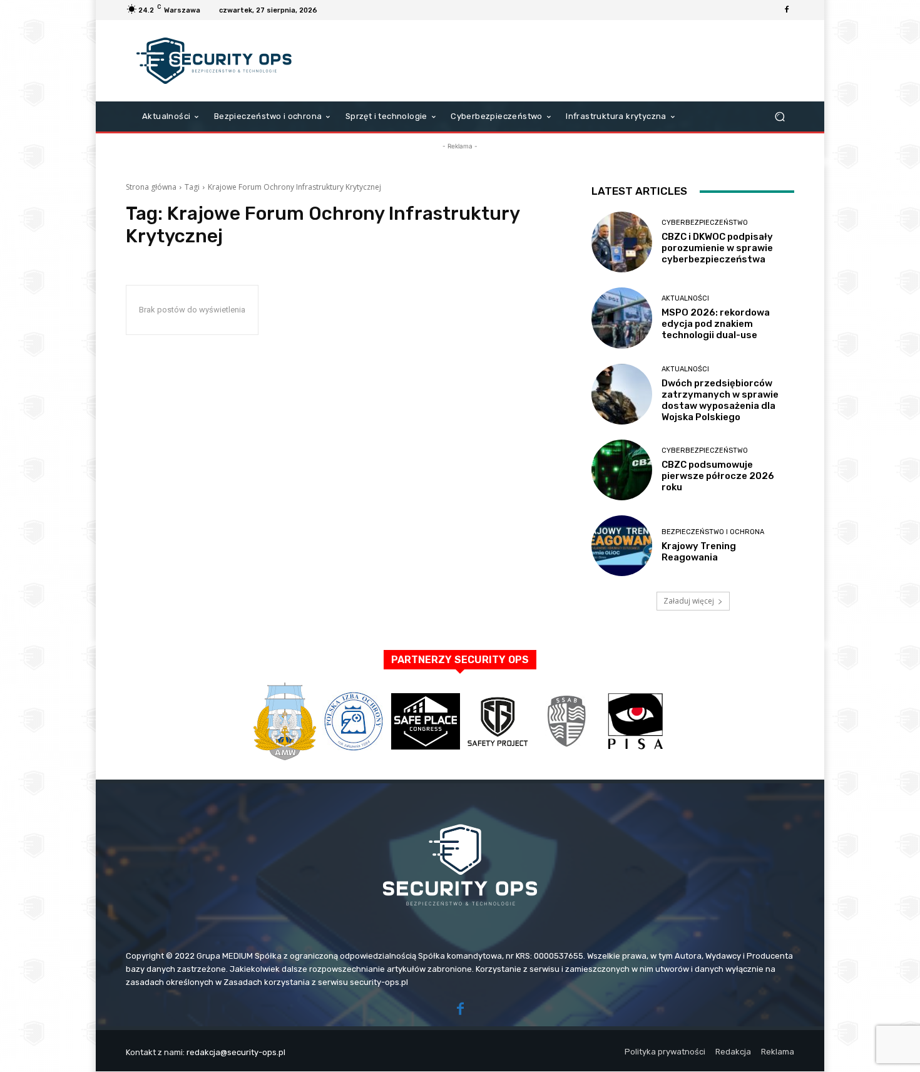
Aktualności (685, 298)
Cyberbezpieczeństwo (705, 222)
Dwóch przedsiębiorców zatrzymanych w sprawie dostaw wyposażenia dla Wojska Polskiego (720, 400)
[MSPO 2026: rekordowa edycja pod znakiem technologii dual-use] (621, 317)
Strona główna (151, 187)
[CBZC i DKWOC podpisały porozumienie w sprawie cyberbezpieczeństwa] (621, 242)
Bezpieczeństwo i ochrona (713, 531)
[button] (779, 116)
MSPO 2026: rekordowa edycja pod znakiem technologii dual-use (716, 324)
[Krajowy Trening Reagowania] (621, 545)
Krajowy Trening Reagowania (699, 551)
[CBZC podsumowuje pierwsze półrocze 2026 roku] (621, 470)
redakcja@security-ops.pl (236, 1052)
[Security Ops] (215, 61)
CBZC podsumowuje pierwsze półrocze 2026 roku (718, 476)
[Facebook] (786, 10)
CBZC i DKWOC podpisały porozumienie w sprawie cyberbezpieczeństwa (717, 248)
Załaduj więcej (688, 600)
